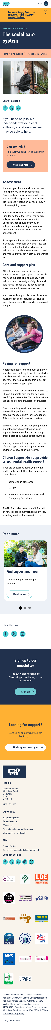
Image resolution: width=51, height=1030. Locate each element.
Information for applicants (14, 833)
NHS (9, 508)
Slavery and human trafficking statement (21, 850)
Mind (19, 508)
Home (5, 54)
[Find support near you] (25, 553)
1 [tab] (20, 607)
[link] (5, 109)
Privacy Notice (9, 846)
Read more (19, 594)
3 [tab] (29, 607)
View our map (21, 164)
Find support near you (25, 747)
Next (41, 551)
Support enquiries (11, 817)
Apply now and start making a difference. (20, 17)
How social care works (36, 54)
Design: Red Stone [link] (11, 1020)
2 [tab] (25, 607)
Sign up (25, 691)
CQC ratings (8, 825)
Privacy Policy (17, 1013)
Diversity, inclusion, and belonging (18, 829)
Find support (17, 54)
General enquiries (11, 821)
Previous (9, 551)
